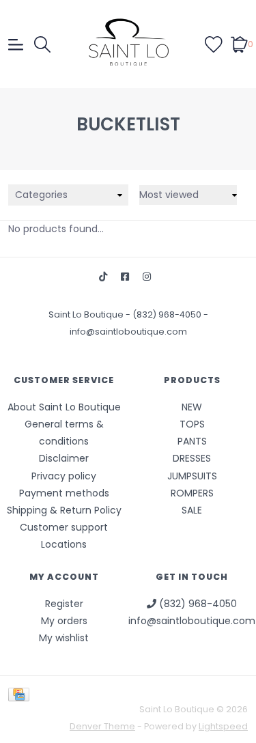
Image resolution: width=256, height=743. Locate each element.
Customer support (64, 527)
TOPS (192, 424)
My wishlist (64, 638)
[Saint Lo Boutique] (128, 44)
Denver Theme (102, 726)
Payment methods (64, 493)
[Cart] (239, 44)
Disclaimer (64, 458)
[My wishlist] (214, 44)
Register (64, 604)
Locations (64, 544)
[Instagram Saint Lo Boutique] (147, 276)
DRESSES (192, 458)
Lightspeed (223, 726)
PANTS (192, 441)
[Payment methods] (21, 693)
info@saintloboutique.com (128, 331)
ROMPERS (192, 493)
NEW (192, 407)
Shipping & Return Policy (64, 510)
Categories (41, 194)
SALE (192, 510)
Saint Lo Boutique (87, 314)
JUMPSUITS (192, 476)
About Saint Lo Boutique (64, 407)
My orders (64, 621)
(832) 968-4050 (167, 314)
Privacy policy (63, 476)
